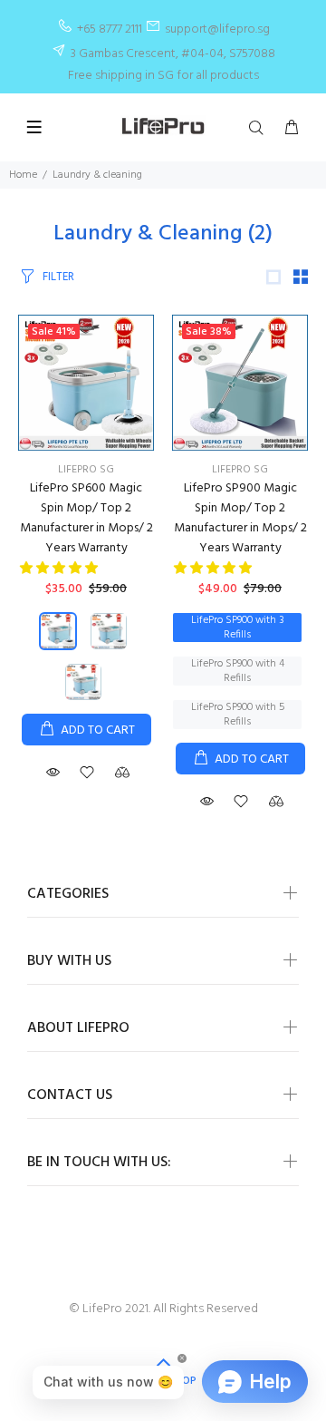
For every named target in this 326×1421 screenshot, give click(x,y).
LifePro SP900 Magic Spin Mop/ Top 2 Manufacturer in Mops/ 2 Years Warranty (240, 518)
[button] (60, 569)
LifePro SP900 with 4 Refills (237, 671)
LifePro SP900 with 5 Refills (237, 714)
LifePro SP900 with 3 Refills (237, 627)
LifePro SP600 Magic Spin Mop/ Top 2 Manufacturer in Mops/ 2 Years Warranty (86, 518)
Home (23, 175)
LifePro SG (86, 470)
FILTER (58, 277)
